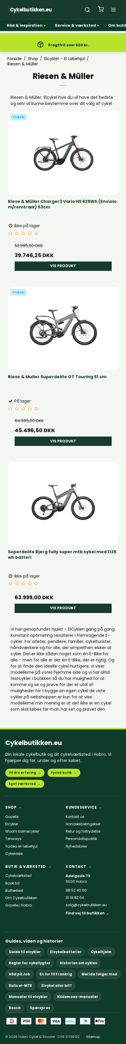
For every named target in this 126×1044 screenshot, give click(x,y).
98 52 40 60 (76, 890)
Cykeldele (14, 853)
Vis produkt (63, 265)
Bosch (15, 1008)
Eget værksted (25, 784)
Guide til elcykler (25, 952)
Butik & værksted (25, 866)
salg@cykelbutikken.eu (86, 905)
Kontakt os (75, 816)
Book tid (12, 883)
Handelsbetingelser (83, 824)
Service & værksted (75, 25)
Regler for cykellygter (29, 963)
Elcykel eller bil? (56, 985)
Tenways (13, 838)
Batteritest (14, 890)
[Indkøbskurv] (101, 9)
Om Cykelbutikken (21, 898)
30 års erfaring (25, 772)
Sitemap (93, 1037)
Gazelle (11, 816)
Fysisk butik (64, 772)
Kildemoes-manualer (77, 996)
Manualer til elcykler (28, 996)
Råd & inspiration (24, 25)
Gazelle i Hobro (18, 905)
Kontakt (76, 866)
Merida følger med (99, 974)
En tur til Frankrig (56, 974)
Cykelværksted (18, 875)
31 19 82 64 (75, 897)
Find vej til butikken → (87, 913)
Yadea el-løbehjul (21, 846)
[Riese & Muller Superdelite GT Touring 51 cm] (63, 326)
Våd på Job (19, 974)
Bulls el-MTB (20, 985)
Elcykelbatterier (65, 952)
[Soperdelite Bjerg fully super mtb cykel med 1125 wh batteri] (63, 501)
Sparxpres (40, 1008)
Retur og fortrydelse (83, 831)
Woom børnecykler (22, 831)
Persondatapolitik (81, 838)
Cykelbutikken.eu (33, 743)
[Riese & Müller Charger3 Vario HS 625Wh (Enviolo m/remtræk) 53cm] (63, 151)
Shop (10, 807)
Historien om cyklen (78, 963)
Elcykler (11, 824)
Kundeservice (81, 807)
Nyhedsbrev (76, 846)
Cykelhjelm (101, 952)
